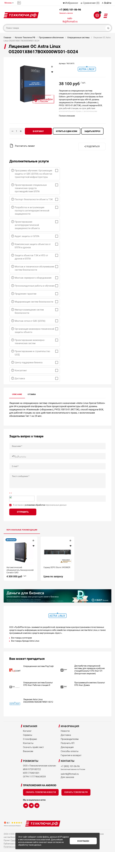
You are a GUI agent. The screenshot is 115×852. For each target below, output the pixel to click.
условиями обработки (35, 505)
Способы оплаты (69, 751)
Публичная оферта (12, 843)
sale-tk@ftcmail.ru (70, 20)
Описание (17, 394)
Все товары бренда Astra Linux (25, 641)
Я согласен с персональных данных (39, 505)
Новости (65, 731)
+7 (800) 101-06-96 (70, 11)
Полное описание (67, 116)
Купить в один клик (66, 131)
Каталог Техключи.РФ (25, 37)
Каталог (27, 731)
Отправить (23, 512)
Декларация (11, 540)
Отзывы (31, 394)
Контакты (28, 743)
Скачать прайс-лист (33, 747)
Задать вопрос (92, 131)
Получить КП (67, 743)
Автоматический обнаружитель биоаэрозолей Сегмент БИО (20, 570)
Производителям (70, 739)
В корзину (38, 131)
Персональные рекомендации (21, 530)
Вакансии (28, 751)
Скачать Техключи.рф (76, 792)
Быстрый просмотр (20, 552)
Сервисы (27, 735)
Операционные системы (78, 37)
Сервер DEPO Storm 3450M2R (56, 567)
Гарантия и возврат (71, 755)
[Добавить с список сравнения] (33, 540)
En (19, 3)
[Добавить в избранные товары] (33, 545)
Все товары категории (21, 638)
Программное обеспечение (51, 37)
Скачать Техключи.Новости (41, 792)
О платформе (30, 739)
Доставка (66, 735)
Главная (7, 37)
